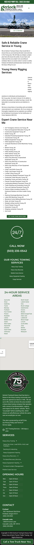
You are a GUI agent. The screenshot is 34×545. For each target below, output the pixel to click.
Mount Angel (24, 320)
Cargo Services (17, 279)
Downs (23, 310)
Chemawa (7, 331)
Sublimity (7, 304)
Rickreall (23, 329)
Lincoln (23, 322)
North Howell (24, 300)
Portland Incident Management (13, 466)
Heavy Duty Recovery (17, 270)
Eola (22, 304)
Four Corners (8, 312)
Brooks (23, 312)
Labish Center (25, 302)
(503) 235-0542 (17, 250)
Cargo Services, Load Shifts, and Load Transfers (15, 445)
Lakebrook (24, 318)
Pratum (6, 314)
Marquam (24, 331)
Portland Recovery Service (12, 459)
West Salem (7, 324)
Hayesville (7, 325)
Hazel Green (7, 329)
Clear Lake (24, 316)
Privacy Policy (9, 422)
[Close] (2, 352)
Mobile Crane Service (17, 273)
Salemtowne (24, 308)
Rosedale (6, 316)
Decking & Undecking (10, 449)
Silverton (6, 327)
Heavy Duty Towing (17, 267)
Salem (6, 322)
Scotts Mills (24, 324)
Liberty (6, 318)
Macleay (6, 308)
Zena (22, 325)
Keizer (6, 333)
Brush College (25, 306)
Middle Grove (8, 320)
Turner (6, 306)
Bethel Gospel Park (26, 314)
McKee (23, 327)
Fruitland (6, 310)
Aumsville (7, 300)
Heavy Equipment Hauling (17, 276)
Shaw (5, 302)
